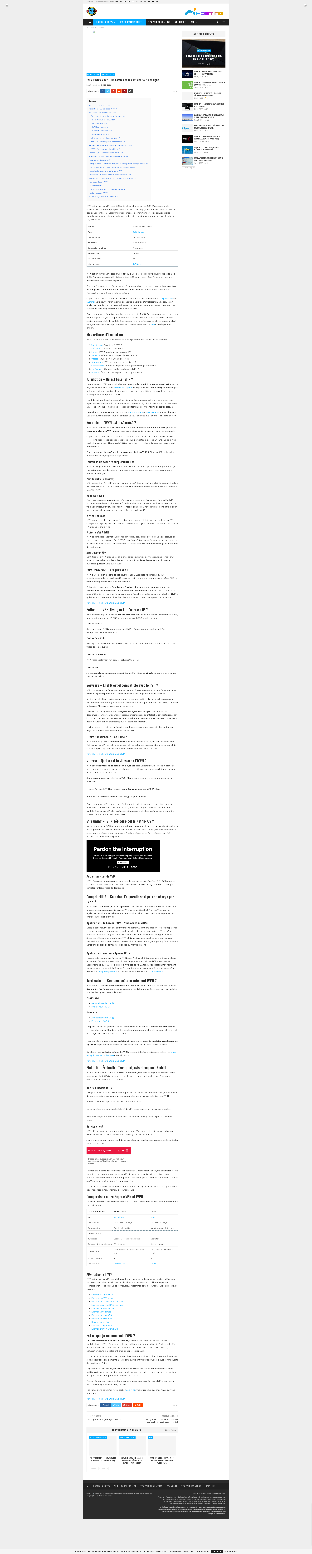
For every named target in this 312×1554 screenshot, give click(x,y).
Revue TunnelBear (100, 1322)
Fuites (94, 352)
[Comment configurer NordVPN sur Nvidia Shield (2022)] (204, 53)
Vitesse (94, 359)
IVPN (153, 1264)
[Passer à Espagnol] (137, 1)
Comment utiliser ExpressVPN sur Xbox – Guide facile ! (209, 105)
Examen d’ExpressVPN (102, 1295)
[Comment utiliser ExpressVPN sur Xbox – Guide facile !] (187, 107)
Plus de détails (230, 1551)
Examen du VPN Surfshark (104, 1329)
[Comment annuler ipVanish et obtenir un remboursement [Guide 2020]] (162, 1445)
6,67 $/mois (119, 1217)
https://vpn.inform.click (188, 1497)
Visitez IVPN (92, 603)
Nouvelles (211, 1486)
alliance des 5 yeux (123, 388)
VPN (153, 324)
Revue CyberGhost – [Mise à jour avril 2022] (105, 1419)
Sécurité (95, 348)
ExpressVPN (167, 298)
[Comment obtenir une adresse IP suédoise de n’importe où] (187, 150)
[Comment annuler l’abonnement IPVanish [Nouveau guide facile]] (187, 85)
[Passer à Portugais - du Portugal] (157, 1)
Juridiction (96, 345)
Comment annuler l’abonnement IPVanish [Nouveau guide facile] (209, 83)
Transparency (152, 412)
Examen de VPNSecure (102, 1308)
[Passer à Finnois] (121, 1)
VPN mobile (180, 22)
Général (97, 74)
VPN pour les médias (191, 1486)
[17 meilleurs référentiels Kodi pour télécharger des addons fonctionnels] (187, 96)
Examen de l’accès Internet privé (107, 1301)
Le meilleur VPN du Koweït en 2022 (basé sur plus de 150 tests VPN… (209, 115)
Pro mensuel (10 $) (100, 1007)
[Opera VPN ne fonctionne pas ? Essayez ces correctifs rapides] (187, 161)
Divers (89, 74)
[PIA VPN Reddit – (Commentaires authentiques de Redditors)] (103, 1445)
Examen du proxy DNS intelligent (107, 1305)
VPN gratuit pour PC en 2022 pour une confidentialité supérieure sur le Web (162, 1420)
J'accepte (217, 1551)
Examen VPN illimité (101, 1312)
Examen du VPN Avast (102, 1298)
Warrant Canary (135, 412)
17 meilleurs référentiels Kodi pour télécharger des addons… (207, 94)
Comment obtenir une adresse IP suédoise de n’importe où (206, 148)
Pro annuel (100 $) (100, 1021)
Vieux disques (189, 168)
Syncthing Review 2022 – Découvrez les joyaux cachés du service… (209, 126)
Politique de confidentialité (216, 1514)
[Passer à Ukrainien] (145, 1)
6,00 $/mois (156, 1217)
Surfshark (91, 302)
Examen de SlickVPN (101, 1318)
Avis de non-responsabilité (104, 2)
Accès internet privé (127, 1438)
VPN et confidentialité (131, 22)
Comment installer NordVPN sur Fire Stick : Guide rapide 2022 (208, 72)
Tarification (96, 369)
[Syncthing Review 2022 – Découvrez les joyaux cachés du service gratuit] (187, 128)
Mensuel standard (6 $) (102, 1003)
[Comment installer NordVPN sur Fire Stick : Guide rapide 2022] (187, 74)
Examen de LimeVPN (101, 1315)
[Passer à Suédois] (141, 1)
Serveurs (95, 355)
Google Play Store (106, 972)
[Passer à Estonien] (153, 1)
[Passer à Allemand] (149, 1)
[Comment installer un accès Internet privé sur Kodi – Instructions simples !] (132, 1445)
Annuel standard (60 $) (102, 1018)
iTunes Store (155, 972)
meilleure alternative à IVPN (112, 603)
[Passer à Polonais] (133, 1)
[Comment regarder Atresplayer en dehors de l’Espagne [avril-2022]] (187, 139)
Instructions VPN (104, 22)
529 (150, 1438)
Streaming (96, 362)
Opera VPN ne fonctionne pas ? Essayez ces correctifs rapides (208, 159)
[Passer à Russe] (117, 1)
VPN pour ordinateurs (159, 22)
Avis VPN (130, 1390)
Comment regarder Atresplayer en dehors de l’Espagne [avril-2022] (207, 137)
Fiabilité (95, 372)
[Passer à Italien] (129, 1)
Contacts (90, 2)
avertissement (215, 1511)
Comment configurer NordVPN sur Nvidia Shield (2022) (203, 57)
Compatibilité (97, 366)
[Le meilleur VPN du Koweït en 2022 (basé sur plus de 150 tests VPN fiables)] (187, 117)
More (193, 22)
